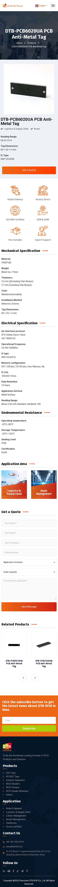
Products (32, 43)
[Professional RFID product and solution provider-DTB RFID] (12, 5)
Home (19, 43)
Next (35, 677)
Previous (23, 677)
